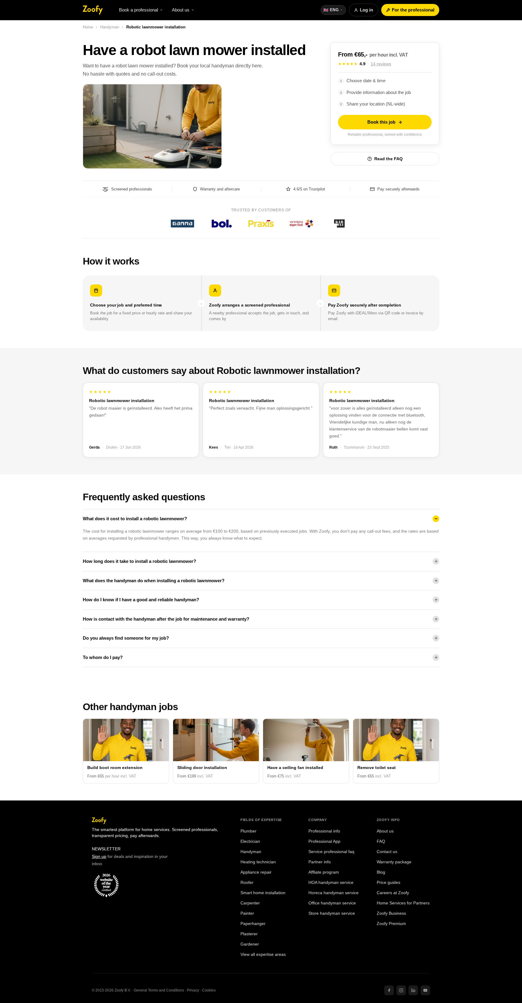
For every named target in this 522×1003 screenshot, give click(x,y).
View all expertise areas (263, 954)
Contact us (387, 851)
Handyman (109, 27)
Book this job (381, 122)
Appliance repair (256, 872)
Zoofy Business (391, 913)
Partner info (319, 862)
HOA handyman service (330, 882)
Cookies (209, 990)
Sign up (99, 856)
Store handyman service (331, 913)
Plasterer (249, 934)
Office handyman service (332, 903)
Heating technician (258, 862)
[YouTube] (425, 990)
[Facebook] (389, 990)
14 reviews (381, 63)
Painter (247, 913)
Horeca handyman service (333, 893)
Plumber (248, 831)
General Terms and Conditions (159, 990)
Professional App (324, 841)
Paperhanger (253, 923)
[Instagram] (401, 990)
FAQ (381, 841)
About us (385, 831)
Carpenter (250, 903)
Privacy (193, 990)
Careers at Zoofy (393, 893)
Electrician (250, 841)
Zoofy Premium (391, 923)
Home (88, 27)
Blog (381, 872)
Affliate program (323, 872)
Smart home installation (262, 893)
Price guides (388, 882)
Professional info (324, 831)
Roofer (246, 882)
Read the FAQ (388, 158)
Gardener (249, 944)
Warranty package (394, 862)
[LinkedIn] (413, 990)
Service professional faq (331, 851)
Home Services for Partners (403, 903)
